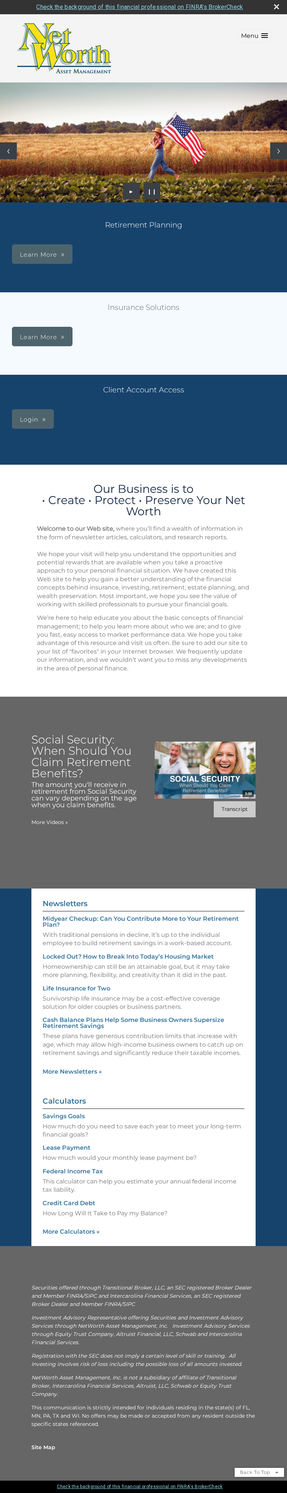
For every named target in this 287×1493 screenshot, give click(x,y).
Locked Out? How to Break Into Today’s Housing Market (128, 956)
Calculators (64, 1101)
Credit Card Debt (69, 1203)
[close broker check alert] (277, 7)
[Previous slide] (8, 150)
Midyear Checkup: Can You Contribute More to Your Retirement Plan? (141, 921)
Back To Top (256, 1472)
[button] (254, 35)
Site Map (43, 1447)
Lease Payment (66, 1147)
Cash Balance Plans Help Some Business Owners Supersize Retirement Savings (133, 1022)
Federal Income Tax (73, 1171)
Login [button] (29, 419)
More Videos (49, 822)
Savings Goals (64, 1116)
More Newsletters (72, 1071)
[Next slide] (278, 150)
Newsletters (65, 903)
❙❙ (152, 191)
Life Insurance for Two (76, 988)
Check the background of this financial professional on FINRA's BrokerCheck (139, 6)
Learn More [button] (38, 254)
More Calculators (71, 1231)
